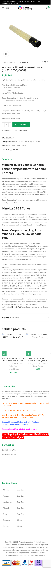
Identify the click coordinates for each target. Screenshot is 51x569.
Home (4, 62)
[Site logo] (25, 8)
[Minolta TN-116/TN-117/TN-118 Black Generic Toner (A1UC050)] (13, 344)
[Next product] (47, 62)
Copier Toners (14, 62)
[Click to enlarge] (6, 54)
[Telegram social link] (17, 149)
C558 (13, 145)
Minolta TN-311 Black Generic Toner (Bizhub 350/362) (37, 360)
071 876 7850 (16, 3)
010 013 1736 (35, 1)
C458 (8, 145)
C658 (18, 145)
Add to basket (21, 125)
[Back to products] (45, 62)
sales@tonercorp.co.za (14, 1)
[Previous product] (42, 62)
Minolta (25, 62)
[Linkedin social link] (14, 149)
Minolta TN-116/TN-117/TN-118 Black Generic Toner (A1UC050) (13, 360)
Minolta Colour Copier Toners (29, 142)
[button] (4, 353)
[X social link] (11, 149)
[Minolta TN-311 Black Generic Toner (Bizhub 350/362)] (37, 344)
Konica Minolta (13, 369)
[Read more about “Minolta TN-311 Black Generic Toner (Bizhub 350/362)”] (28, 353)
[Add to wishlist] (22, 337)
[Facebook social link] (8, 149)
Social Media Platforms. (17, 307)
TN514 (23, 145)
